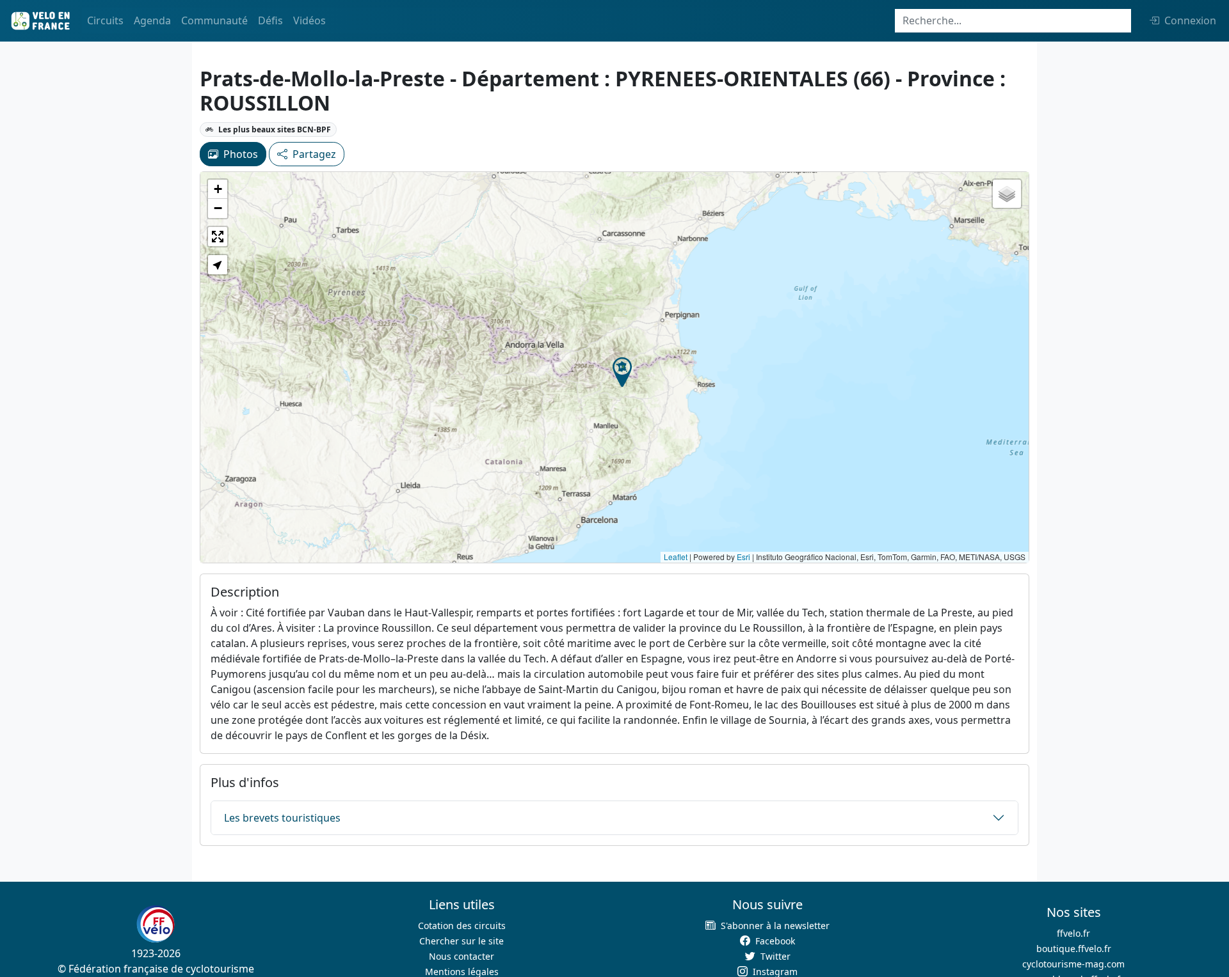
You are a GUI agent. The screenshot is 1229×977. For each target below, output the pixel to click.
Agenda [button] (152, 20)
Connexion (1190, 20)
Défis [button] (270, 20)
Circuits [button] (105, 20)
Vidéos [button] (309, 20)
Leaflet (675, 556)
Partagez (314, 154)
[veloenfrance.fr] (40, 20)
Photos (240, 154)
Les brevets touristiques (282, 818)
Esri (743, 556)
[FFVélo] (155, 924)
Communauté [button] (214, 20)
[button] (622, 372)
